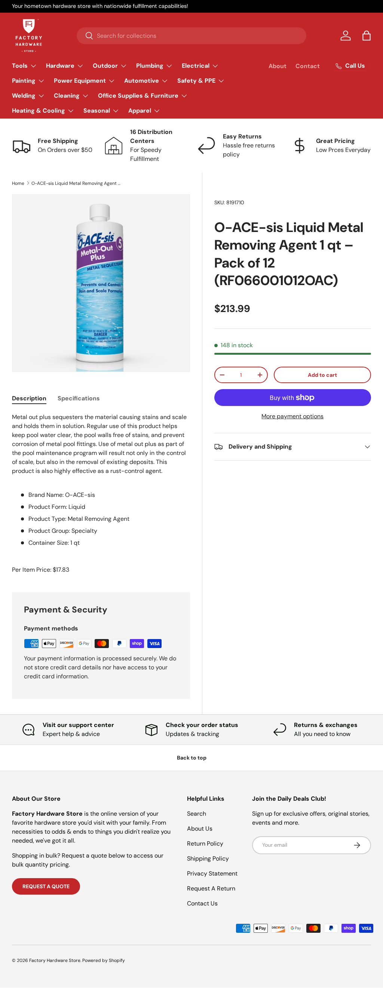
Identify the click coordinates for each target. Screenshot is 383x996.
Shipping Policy (208, 858)
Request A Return (211, 888)
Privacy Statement (212, 873)
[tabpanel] (101, 480)
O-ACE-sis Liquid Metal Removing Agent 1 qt (76, 183)
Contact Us (202, 903)
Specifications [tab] (79, 398)
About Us (199, 828)
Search (196, 814)
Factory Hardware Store (54, 960)
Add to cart (322, 375)
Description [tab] (29, 398)
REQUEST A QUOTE (46, 886)
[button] (366, 35)
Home (18, 183)
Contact (307, 66)
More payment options (292, 416)
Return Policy (205, 843)
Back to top (191, 757)
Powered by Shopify (103, 960)
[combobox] (191, 35)
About (278, 66)
